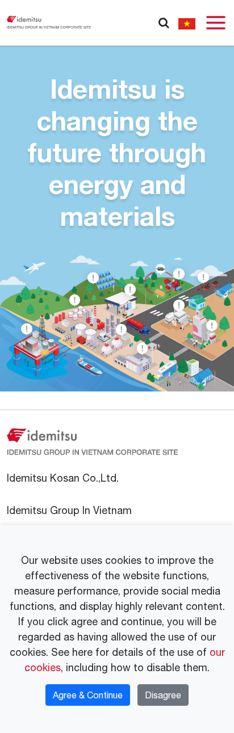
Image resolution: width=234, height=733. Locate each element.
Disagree (163, 695)
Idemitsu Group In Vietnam (69, 510)
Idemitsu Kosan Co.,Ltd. (63, 478)
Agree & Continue (88, 695)
